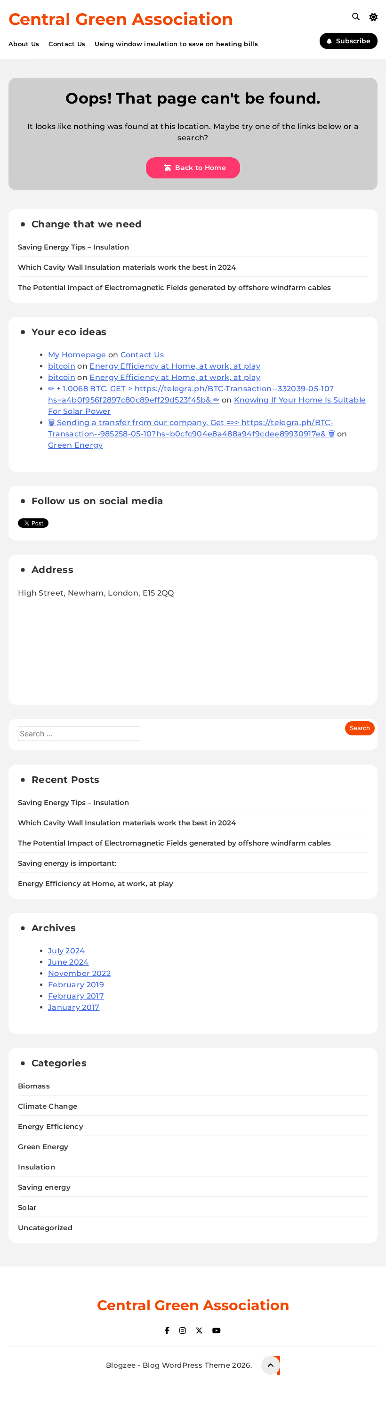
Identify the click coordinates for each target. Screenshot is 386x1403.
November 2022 (79, 973)
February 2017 (76, 996)
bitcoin (61, 366)
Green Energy (75, 445)
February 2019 (76, 984)
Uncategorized (45, 1227)
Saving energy (44, 1187)
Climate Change (47, 1106)
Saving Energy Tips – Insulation (73, 247)
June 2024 (68, 962)
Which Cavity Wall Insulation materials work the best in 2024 (127, 267)
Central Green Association (120, 19)
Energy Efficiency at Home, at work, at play (174, 366)
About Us (23, 44)
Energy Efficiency (50, 1126)
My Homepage (77, 354)
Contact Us (66, 44)
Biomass (34, 1085)
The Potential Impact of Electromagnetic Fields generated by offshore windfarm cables (174, 287)
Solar (27, 1207)
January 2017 (74, 1007)
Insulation (36, 1166)
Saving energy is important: (67, 863)
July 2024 (66, 950)
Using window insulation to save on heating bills (176, 44)
